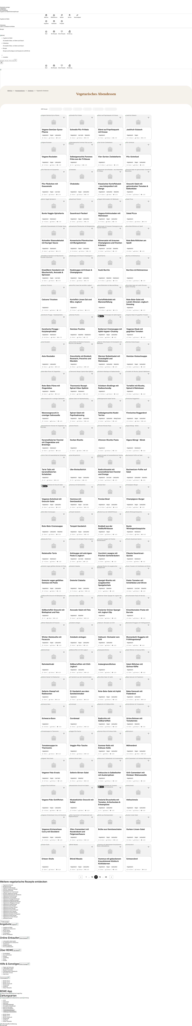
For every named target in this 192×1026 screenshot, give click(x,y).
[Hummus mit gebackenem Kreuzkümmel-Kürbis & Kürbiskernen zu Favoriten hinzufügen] (120, 847)
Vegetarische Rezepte (8, 885)
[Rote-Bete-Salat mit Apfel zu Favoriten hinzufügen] (120, 679)
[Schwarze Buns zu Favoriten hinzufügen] (64, 706)
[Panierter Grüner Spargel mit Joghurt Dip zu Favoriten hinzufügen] (120, 598)
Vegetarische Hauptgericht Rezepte (11, 898)
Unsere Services (7, 931)
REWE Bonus (6, 930)
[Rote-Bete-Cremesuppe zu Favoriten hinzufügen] (64, 514)
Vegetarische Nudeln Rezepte (10, 904)
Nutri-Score (6, 974)
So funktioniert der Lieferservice (10, 942)
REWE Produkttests (8, 934)
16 (92, 877)
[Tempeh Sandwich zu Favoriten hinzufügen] (92, 514)
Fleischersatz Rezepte (8, 890)
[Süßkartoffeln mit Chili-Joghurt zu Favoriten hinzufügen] (92, 652)
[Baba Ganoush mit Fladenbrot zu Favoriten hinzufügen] (148, 679)
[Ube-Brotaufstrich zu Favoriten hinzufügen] (92, 457)
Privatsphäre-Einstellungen (9, 1006)
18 (100, 877)
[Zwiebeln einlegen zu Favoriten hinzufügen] (92, 625)
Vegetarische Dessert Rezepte (10, 896)
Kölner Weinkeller (7, 987)
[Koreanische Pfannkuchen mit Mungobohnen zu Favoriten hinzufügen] (92, 228)
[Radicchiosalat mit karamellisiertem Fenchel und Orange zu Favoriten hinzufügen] (120, 457)
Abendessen (30, 90)
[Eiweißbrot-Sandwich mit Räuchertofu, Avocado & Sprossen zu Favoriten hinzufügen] (64, 258)
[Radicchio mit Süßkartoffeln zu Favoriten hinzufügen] (120, 706)
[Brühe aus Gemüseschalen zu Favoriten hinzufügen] (120, 817)
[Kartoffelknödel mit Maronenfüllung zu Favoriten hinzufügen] (120, 287)
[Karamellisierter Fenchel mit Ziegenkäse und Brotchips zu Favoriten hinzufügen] (64, 428)
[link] (97, 39)
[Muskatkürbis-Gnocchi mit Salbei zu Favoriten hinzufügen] (92, 788)
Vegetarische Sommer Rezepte (10, 912)
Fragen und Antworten (8, 967)
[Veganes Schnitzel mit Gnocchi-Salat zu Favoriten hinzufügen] (64, 487)
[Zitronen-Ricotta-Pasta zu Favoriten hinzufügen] (120, 428)
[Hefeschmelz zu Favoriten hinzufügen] (148, 788)
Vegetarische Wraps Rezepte (9, 915)
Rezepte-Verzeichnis (8, 970)
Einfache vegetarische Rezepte (10, 889)
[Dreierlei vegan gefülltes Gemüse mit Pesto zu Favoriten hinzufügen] (64, 568)
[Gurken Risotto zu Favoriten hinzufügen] (92, 428)
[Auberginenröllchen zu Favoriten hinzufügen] (120, 652)
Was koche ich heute (8, 972)
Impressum (5, 1003)
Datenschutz (6, 1001)
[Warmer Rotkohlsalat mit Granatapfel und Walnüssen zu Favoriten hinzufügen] (120, 344)
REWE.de (10, 90)
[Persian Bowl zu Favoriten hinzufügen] (120, 487)
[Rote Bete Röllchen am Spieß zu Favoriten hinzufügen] (148, 228)
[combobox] (7, 61)
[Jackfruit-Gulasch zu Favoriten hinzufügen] (148, 117)
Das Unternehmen (7, 955)
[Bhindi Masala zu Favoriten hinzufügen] (92, 847)
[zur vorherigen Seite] (80, 877)
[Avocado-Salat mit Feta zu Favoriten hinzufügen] (92, 598)
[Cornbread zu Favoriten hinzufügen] (92, 706)
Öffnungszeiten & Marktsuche (10, 971)
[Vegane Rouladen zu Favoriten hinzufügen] (64, 145)
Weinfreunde (6, 985)
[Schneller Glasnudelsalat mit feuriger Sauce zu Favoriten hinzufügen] (64, 228)
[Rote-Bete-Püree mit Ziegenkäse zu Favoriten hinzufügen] (64, 374)
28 (106, 877)
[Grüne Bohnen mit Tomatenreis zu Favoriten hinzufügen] (148, 706)
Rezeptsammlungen (20, 90)
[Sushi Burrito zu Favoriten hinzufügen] (120, 258)
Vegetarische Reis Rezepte (9, 908)
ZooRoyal (5, 986)
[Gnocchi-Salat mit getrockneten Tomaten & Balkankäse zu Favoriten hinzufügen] (148, 172)
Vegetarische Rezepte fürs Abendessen (12, 894)
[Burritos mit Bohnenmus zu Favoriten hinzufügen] (148, 258)
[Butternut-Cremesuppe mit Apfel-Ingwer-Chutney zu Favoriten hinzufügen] (120, 317)
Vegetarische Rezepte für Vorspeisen (11, 914)
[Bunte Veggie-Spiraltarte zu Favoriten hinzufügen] (64, 201)
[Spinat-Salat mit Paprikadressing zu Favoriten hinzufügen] (92, 401)
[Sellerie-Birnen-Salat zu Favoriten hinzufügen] (92, 761)
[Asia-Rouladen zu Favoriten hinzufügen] (64, 344)
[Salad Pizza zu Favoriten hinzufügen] (148, 201)
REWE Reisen (6, 981)
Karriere (5, 956)
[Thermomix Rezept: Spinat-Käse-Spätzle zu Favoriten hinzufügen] (92, 374)
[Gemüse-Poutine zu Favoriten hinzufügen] (92, 317)
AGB (4, 1000)
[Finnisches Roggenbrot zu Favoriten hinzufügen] (148, 401)
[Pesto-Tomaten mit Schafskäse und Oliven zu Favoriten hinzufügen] (148, 568)
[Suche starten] (15, 60)
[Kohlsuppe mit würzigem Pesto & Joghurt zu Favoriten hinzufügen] (92, 541)
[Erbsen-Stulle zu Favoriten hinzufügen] (64, 847)
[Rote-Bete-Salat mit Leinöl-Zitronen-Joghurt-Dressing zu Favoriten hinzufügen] (148, 287)
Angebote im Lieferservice (9, 928)
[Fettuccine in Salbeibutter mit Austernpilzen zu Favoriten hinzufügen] (120, 761)
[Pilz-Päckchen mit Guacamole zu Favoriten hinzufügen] (64, 172)
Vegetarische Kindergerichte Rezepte (11, 901)
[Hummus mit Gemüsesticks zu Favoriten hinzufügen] (92, 487)
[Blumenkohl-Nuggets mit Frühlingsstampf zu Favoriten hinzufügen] (148, 625)
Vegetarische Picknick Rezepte (10, 907)
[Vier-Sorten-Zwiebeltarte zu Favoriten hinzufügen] (120, 145)
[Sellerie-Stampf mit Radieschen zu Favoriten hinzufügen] (64, 679)
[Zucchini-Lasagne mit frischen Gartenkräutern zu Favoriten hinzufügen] (120, 541)
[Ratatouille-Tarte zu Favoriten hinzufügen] (64, 541)
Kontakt (5, 960)
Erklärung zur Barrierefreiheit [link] (10, 1011)
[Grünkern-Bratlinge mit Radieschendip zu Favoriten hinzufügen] (120, 374)
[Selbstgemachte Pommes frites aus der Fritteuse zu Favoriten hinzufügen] (92, 145)
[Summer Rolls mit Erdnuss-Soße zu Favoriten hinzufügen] (120, 733)
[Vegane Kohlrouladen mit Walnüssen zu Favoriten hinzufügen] (120, 201)
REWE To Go (6, 982)
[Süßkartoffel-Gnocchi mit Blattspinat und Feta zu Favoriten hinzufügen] (64, 598)
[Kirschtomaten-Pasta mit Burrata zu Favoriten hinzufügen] (148, 598)
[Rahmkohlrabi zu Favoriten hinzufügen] (64, 652)
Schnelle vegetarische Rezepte (10, 893)
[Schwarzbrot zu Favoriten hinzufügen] (148, 847)
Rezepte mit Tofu (7, 886)
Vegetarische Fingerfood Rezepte (11, 900)
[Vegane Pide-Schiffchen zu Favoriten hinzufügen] (64, 788)
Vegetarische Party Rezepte (9, 905)
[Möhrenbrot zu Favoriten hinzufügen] (148, 733)
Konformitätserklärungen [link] (9, 1010)
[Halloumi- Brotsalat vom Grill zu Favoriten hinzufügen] (120, 625)
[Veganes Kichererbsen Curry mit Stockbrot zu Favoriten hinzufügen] (64, 817)
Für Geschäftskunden (8, 946)
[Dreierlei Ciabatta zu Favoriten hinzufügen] (92, 568)
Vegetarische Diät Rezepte (9, 887)
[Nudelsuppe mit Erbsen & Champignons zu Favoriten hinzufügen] (92, 258)
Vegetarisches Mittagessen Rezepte (11, 903)
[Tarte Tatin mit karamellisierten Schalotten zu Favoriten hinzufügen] (64, 457)
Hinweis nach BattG (8, 1007)
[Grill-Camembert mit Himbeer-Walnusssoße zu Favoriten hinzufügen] (148, 761)
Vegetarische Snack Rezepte (9, 911)
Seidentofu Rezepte (7, 918)
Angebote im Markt (7, 927)
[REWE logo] (2, 35)
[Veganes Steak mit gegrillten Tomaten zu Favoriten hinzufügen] (148, 317)
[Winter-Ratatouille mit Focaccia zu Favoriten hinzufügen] (64, 625)
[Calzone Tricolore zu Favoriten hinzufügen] (64, 287)
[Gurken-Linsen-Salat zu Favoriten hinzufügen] (148, 817)
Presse (4, 959)
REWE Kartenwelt (7, 983)
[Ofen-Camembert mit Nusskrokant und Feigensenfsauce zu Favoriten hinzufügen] (92, 817)
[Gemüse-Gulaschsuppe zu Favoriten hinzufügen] (148, 344)
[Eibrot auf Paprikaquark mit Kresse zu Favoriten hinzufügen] (120, 117)
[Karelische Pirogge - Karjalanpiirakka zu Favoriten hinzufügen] (64, 317)
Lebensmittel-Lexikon (8, 968)
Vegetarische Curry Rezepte (9, 897)
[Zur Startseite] (5, 2)
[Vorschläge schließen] (1, 63)
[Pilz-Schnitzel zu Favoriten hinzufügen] (148, 145)
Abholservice (6, 944)
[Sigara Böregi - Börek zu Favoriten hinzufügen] (148, 428)
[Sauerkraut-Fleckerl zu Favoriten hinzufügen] (92, 201)
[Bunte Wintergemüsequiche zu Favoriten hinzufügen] (148, 514)
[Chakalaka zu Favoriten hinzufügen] (92, 172)
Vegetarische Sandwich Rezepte (10, 910)
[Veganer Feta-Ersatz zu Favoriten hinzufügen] (64, 761)
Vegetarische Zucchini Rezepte (10, 916)
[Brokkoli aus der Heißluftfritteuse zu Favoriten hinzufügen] (120, 514)
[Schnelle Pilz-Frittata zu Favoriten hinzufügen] (92, 117)
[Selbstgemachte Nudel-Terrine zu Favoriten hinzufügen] (120, 401)
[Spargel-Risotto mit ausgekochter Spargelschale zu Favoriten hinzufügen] (120, 568)
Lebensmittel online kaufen (9, 941)
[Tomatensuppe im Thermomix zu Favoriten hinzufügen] (64, 733)
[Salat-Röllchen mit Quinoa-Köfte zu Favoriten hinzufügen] (148, 652)
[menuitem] (46, 16)
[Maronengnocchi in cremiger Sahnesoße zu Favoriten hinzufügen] (64, 401)
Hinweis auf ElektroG (8, 1008)
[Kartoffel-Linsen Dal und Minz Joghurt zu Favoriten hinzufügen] (92, 287)
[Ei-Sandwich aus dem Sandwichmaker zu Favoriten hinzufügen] (92, 679)
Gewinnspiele (6, 933)
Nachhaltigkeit (6, 953)
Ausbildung (6, 957)
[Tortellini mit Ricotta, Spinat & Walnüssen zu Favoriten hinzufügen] (148, 374)
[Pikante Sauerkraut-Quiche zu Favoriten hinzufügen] (148, 541)
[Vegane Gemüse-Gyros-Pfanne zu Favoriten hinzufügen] (64, 117)
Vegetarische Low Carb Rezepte (10, 892)
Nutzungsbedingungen (8, 1004)
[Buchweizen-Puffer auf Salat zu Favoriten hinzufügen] (148, 457)
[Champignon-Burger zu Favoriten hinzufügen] (148, 487)
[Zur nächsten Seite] (111, 877)
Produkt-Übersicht (7, 945)
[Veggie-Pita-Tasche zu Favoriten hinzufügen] (92, 733)
